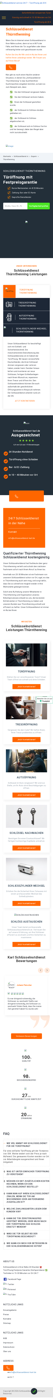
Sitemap (7, 1323)
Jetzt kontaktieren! (26, 686)
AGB (5, 1338)
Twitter (11, 1284)
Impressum (8, 1343)
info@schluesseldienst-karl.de (21, 538)
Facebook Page (14, 1279)
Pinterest (12, 1289)
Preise (6, 1314)
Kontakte (7, 1319)
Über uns (7, 1351)
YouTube (12, 1295)
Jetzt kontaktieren (25, 401)
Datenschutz (8, 1347)
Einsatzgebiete (9, 1310)
